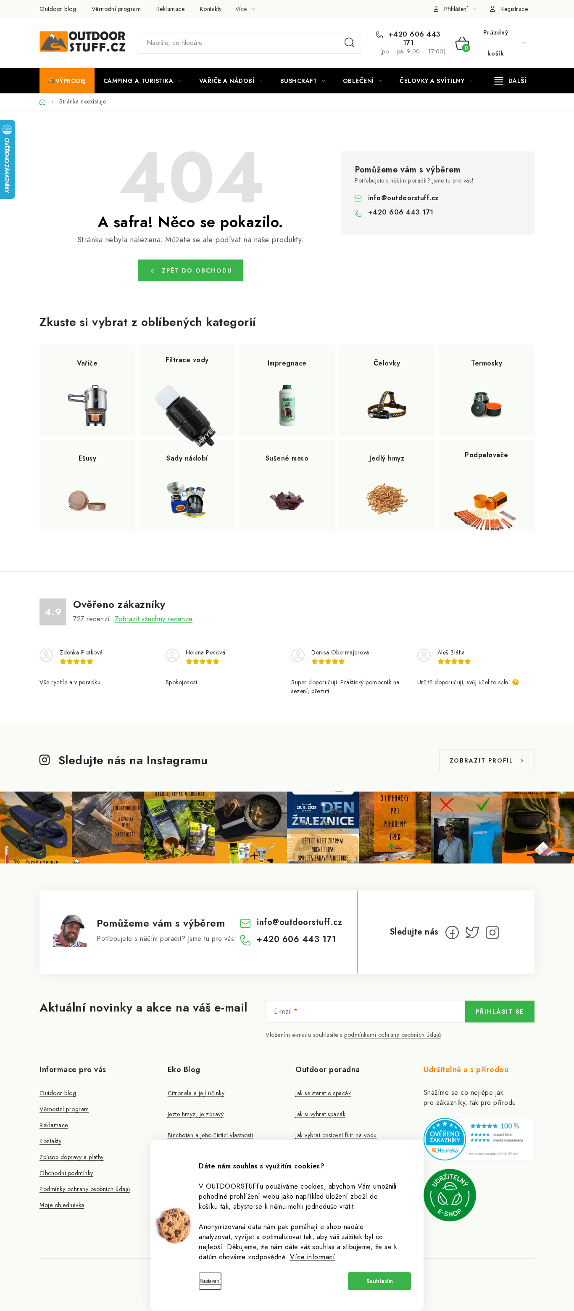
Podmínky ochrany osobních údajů (84, 1189)
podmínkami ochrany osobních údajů (392, 1034)
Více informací (312, 1257)
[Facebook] (452, 932)
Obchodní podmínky (66, 1173)
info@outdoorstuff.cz (403, 198)
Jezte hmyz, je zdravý (196, 1114)
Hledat (349, 43)
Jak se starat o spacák (323, 1093)
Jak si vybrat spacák (320, 1114)
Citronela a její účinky (196, 1093)
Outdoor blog (57, 9)
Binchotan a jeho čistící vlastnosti (210, 1135)
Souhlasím (379, 1281)
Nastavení (210, 1281)
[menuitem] (67, 80)
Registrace (514, 9)
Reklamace (170, 9)
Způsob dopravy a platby (71, 1157)
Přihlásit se (500, 1011)
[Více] (510, 80)
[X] (472, 932)
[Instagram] (492, 932)
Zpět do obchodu (197, 270)
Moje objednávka (61, 1205)
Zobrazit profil (481, 760)
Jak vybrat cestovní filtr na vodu (336, 1135)
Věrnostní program (116, 9)
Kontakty (211, 9)
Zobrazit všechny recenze (154, 619)
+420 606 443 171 (413, 38)
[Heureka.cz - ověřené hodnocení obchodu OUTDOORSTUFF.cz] (479, 1139)
